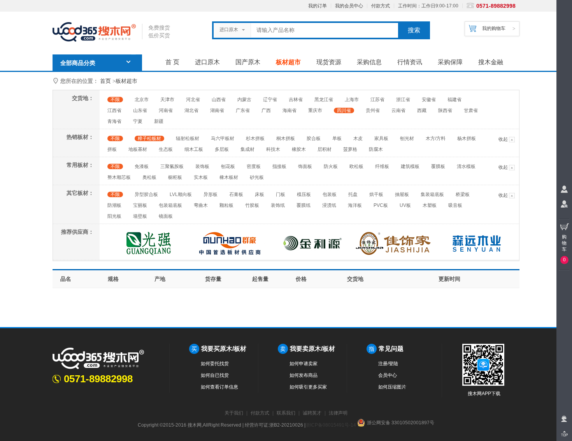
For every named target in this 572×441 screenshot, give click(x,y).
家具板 (381, 138)
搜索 (414, 30)
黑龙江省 (323, 99)
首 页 (172, 62)
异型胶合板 (146, 194)
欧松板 (356, 166)
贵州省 (373, 110)
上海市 (352, 99)
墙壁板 (140, 216)
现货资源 (328, 62)
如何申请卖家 (304, 363)
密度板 (254, 166)
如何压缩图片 (392, 387)
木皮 (358, 138)
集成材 (247, 149)
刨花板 (228, 166)
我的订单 (317, 6)
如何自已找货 (215, 375)
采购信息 (369, 62)
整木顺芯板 (119, 177)
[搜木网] (97, 32)
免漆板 (142, 166)
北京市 (142, 99)
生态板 (166, 149)
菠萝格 (350, 149)
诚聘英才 (312, 413)
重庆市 (315, 110)
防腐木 (376, 149)
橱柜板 (175, 177)
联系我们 (286, 413)
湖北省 (191, 110)
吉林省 (296, 99)
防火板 (331, 166)
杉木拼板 (255, 138)
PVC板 (381, 205)
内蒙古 (244, 99)
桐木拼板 (285, 138)
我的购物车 (493, 28)
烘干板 (376, 194)
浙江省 (403, 99)
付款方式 (380, 6)
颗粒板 (226, 205)
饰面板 (305, 166)
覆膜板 (438, 166)
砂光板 (257, 177)
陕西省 (445, 110)
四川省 (344, 110)
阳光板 (114, 216)
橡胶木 (299, 149)
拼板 (112, 149)
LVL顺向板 (181, 194)
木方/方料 (436, 138)
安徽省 (429, 99)
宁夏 (137, 121)
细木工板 (193, 149)
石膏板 (236, 194)
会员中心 (387, 375)
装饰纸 (278, 205)
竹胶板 (252, 205)
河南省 (166, 110)
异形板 (211, 194)
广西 (266, 110)
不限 (115, 99)
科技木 (273, 149)
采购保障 (450, 62)
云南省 (398, 110)
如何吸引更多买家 (308, 387)
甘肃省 (471, 110)
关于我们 (234, 413)
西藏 (421, 110)
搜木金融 (490, 62)
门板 (280, 194)
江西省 (114, 110)
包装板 (330, 194)
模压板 (304, 194)
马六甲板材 (222, 138)
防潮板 (114, 205)
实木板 (201, 177)
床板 (259, 194)
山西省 (219, 99)
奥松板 (149, 177)
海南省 (289, 110)
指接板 (279, 166)
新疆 (158, 121)
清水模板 (466, 166)
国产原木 (247, 62)
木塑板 (430, 205)
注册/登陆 (388, 363)
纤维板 (382, 166)
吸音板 (455, 205)
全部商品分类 (77, 63)
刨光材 (407, 138)
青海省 (114, 121)
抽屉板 (402, 194)
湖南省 (217, 110)
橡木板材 (228, 177)
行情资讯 (409, 62)
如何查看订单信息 (219, 387)
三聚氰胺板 (172, 166)
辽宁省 (270, 99)
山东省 (140, 110)
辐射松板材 (187, 138)
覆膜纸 (304, 205)
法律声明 (338, 413)
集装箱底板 (432, 194)
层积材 (325, 149)
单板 (337, 138)
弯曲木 (201, 205)
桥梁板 (463, 194)
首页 (105, 81)
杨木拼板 (466, 138)
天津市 (167, 99)
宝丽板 (140, 205)
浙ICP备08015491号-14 (330, 425)
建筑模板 (410, 166)
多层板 (222, 149)
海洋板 (355, 205)
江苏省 (377, 99)
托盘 (353, 194)
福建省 (454, 99)
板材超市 (288, 62)
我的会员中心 (349, 6)
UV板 (405, 205)
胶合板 (314, 138)
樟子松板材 (149, 138)
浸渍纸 (329, 205)
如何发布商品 (304, 375)
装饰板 (202, 166)
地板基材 (137, 149)
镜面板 (166, 216)
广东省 (243, 110)
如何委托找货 (215, 363)
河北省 (193, 99)
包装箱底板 (170, 205)
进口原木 (207, 62)
